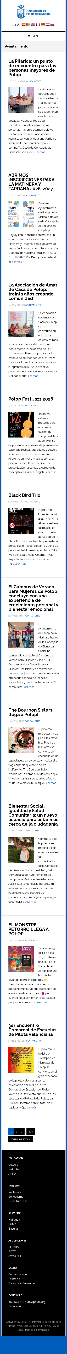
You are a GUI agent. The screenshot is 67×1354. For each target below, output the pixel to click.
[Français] (38, 25)
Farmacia (14, 1279)
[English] (33, 25)
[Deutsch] (43, 25)
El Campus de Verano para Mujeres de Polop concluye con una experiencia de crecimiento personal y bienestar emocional (33, 598)
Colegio (13, 1164)
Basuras (13, 1228)
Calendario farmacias (21, 1283)
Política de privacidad (37, 1329)
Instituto (13, 1169)
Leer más (39, 152)
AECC (12, 1251)
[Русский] (52, 25)
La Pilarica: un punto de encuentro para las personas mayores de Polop (32, 68)
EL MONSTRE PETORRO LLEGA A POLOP (28, 929)
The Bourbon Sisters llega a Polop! (30, 712)
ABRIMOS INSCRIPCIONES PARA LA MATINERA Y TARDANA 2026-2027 (31, 182)
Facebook (14, 1306)
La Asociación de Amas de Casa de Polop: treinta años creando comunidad (33, 291)
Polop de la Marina (33, 11)
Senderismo (16, 1196)
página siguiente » (20, 1140)
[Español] (23, 25)
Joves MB (14, 1256)
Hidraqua (14, 1219)
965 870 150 (16, 1302)
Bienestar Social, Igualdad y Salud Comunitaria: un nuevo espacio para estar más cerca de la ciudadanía (33, 815)
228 (31, 1131)
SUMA (12, 1224)
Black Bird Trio (24, 495)
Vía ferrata (14, 1192)
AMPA (12, 1173)
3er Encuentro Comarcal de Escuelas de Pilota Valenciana (32, 1030)
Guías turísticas (17, 1201)
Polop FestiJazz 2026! (31, 399)
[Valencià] (28, 25)
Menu (36, 36)
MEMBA (13, 1247)
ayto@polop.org (35, 1302)
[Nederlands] (48, 25)
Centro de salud (18, 1274)
